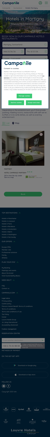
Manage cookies (24, 96)
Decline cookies (16, 102)
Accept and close (34, 102)
